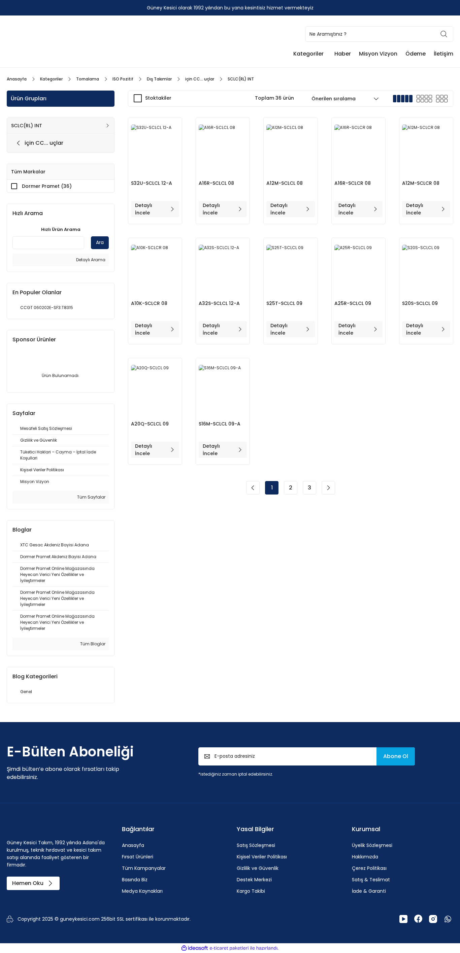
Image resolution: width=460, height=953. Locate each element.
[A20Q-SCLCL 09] (155, 389)
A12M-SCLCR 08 (420, 183)
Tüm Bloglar (92, 644)
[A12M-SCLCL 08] (290, 149)
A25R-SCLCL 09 (352, 303)
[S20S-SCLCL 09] (426, 269)
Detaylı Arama (90, 260)
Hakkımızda (365, 856)
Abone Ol (395, 756)
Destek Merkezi (254, 879)
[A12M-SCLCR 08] (426, 149)
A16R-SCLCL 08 (216, 183)
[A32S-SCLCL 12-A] (223, 269)
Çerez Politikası (369, 868)
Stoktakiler (158, 98)
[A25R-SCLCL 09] (358, 269)
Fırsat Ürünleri (137, 856)
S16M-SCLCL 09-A (219, 423)
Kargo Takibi (251, 891)
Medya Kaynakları (142, 891)
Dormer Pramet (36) (47, 186)
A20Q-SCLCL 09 (150, 423)
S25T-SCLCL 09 (284, 303)
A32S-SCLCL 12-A (219, 303)
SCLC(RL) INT (241, 79)
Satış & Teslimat (371, 879)
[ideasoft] (194, 948)
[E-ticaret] (229, 948)
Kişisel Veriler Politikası (262, 856)
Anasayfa (133, 845)
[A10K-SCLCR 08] (155, 269)
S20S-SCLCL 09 (420, 303)
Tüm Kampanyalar (144, 868)
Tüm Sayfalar (90, 497)
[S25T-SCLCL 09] (290, 269)
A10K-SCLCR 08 (149, 303)
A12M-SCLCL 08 (284, 183)
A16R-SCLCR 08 (352, 183)
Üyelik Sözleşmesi (372, 845)
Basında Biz (134, 879)
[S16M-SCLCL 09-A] (223, 389)
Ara (100, 242)
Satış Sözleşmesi (256, 845)
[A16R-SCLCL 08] (223, 149)
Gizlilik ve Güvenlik (257, 868)
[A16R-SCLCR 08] (358, 149)
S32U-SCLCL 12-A (151, 183)
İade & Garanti (369, 891)
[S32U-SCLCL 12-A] (155, 149)
